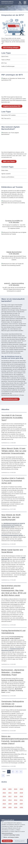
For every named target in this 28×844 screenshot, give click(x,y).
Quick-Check (4, 56)
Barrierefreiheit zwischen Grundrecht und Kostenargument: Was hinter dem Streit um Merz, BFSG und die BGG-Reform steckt (13, 590)
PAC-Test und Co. (6, 118)
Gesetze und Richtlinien (7, 177)
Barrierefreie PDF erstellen (8, 115)
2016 (15, 796)
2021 (10, 793)
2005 (10, 807)
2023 (21, 789)
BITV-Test (4, 63)
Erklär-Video (4, 170)
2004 (15, 807)
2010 (4, 803)
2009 (10, 803)
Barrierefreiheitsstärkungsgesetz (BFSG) (12, 535)
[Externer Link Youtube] (14, 209)
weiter (8, 775)
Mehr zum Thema (9, 161)
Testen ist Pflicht (5, 59)
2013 (10, 800)
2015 (21, 796)
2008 (15, 803)
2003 (21, 807)
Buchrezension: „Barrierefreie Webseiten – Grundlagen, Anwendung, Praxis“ (12, 672)
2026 (4, 789)
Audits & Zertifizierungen (8, 66)
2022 (4, 793)
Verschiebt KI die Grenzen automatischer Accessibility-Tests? (12, 417)
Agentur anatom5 (6, 173)
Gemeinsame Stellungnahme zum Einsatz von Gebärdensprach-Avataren (12, 703)
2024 (15, 789)
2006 (4, 807)
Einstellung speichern (20, 840)
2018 (4, 796)
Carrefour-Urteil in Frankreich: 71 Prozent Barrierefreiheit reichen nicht (13, 480)
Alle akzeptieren (7, 840)
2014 (4, 800)
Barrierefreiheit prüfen (10, 399)
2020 (15, 793)
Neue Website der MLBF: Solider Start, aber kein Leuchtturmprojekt (11, 517)
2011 (21, 800)
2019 (21, 793)
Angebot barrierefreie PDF (11, 106)
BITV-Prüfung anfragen (10, 47)
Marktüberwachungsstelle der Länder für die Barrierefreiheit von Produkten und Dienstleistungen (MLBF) (13, 525)
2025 (10, 789)
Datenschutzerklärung (7, 833)
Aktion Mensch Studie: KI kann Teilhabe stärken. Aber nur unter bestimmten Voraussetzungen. (13, 450)
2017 (10, 796)
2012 (15, 800)
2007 (21, 803)
